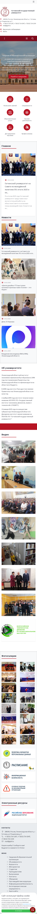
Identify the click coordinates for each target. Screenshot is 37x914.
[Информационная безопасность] (18, 777)
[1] (27, 708)
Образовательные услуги (10, 120)
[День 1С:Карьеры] (18, 305)
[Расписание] (18, 765)
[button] (32, 66)
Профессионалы (27, 134)
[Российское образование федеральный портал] (18, 814)
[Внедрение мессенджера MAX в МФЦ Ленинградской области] (18, 337)
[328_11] (27, 719)
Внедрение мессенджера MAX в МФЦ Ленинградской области (15, 355)
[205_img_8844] (9, 687)
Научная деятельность (27, 120)
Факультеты (13, 864)
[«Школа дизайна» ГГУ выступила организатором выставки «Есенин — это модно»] (18, 269)
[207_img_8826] (9, 739)
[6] (27, 739)
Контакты (12, 876)
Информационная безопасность (21, 884)
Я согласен (18, 911)
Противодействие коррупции (20, 881)
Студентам (13, 869)
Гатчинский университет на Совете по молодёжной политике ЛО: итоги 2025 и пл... (18, 252)
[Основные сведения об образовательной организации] (18, 788)
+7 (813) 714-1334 (30, 23)
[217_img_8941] (9, 729)
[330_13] (27, 667)
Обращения (13, 879)
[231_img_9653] (27, 677)
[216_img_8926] (27, 729)
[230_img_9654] (9, 719)
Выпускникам (14, 874)
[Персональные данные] (18, 753)
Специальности (27, 106)
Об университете (11, 367)
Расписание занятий (10, 106)
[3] (9, 698)
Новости (6, 217)
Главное (6, 145)
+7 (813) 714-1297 (8, 23)
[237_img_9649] (27, 687)
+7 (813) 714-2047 (19, 23)
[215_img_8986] (9, 677)
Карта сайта (13, 891)
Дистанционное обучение (10, 134)
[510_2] (27, 698)
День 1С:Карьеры (8, 322)
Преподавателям (15, 872)
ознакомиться (26, 904)
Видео (5, 434)
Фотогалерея (9, 655)
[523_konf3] (9, 708)
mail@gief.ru (7, 25)
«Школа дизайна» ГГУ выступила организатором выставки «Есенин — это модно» (16, 287)
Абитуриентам (14, 867)
